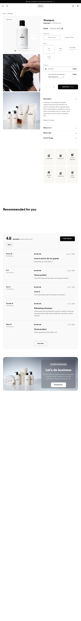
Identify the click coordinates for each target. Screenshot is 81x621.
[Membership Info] (54, 1)
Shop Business (58, 384)
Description (47, 99)
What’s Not (47, 133)
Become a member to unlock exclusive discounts (39, 1)
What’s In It (47, 128)
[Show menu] (3, 6)
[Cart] (77, 6)
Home (4, 13)
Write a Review (69, 239)
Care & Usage (48, 138)
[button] (33, 37)
